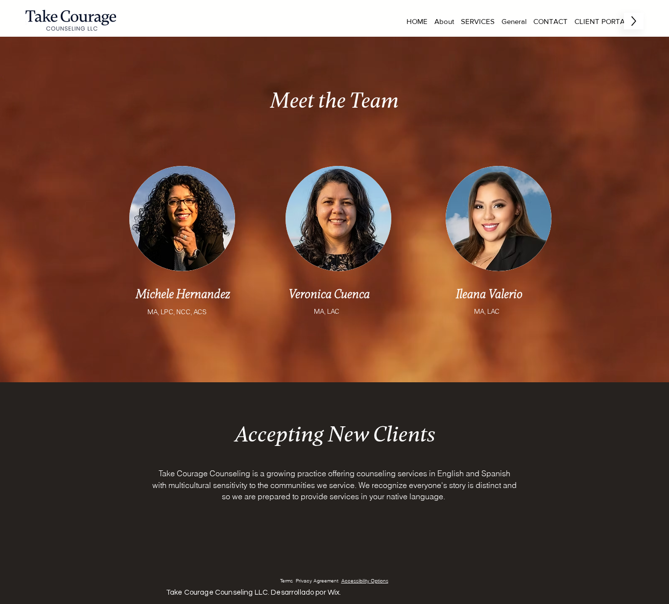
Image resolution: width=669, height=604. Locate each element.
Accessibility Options (364, 581)
